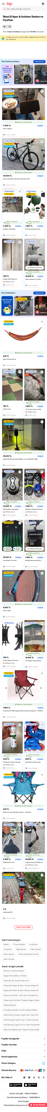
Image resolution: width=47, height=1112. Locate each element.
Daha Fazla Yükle (23, 927)
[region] (24, 74)
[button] (3, 3)
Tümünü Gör (39, 61)
